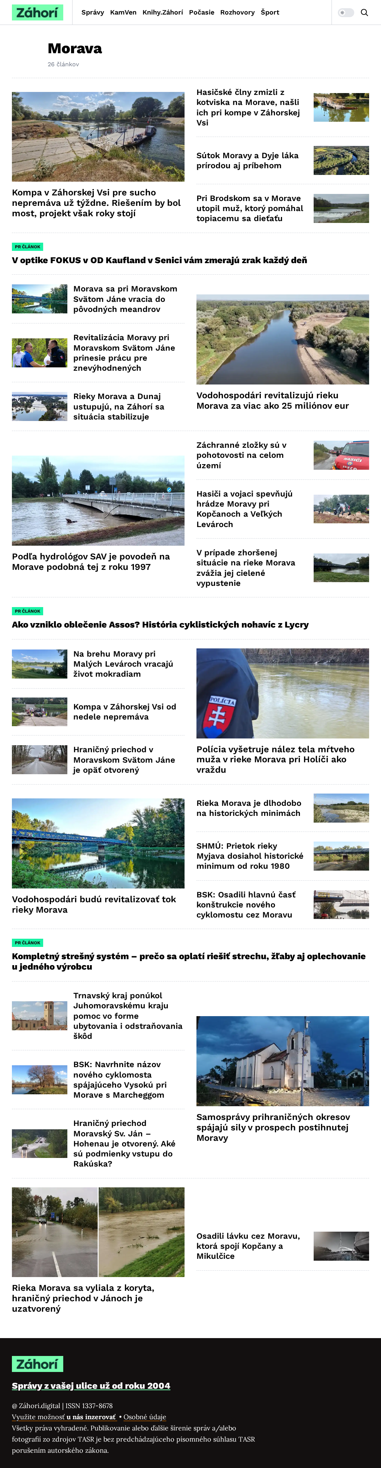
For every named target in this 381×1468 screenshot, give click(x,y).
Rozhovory (237, 12)
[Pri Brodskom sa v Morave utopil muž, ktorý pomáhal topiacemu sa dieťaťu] (341, 208)
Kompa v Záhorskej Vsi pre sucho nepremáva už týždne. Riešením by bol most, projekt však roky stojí (96, 202)
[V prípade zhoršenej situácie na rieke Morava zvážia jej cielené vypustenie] (341, 568)
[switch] (346, 12)
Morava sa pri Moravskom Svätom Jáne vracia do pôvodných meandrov (125, 299)
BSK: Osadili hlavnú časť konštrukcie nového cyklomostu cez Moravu (245, 905)
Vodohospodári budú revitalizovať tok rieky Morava (94, 904)
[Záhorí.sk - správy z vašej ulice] (37, 12)
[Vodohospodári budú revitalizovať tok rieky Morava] (98, 843)
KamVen (123, 12)
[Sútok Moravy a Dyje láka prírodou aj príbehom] (341, 160)
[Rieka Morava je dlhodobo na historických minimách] (341, 808)
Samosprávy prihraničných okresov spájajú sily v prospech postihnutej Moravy (273, 1127)
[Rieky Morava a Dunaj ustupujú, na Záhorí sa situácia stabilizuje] (39, 406)
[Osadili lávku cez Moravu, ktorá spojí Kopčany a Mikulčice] (341, 1246)
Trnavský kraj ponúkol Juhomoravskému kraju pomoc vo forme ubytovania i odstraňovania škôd (128, 1016)
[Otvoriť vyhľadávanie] (364, 12)
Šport (270, 12)
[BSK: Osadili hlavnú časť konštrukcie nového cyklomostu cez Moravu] (341, 904)
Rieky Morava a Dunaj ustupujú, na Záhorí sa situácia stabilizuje (118, 406)
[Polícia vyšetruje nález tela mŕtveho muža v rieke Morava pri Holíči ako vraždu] (282, 693)
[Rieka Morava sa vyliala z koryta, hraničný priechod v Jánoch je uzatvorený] (98, 1232)
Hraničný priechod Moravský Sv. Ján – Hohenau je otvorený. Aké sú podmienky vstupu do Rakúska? (124, 1143)
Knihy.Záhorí (163, 12)
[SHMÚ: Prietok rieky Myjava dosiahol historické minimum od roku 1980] (341, 856)
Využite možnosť (64, 1417)
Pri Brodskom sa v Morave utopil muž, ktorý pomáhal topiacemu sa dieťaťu (249, 208)
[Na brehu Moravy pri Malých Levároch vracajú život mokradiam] (39, 664)
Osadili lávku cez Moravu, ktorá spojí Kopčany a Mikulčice (248, 1246)
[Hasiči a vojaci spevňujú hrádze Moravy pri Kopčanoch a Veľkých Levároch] (341, 509)
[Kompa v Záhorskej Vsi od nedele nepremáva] (39, 712)
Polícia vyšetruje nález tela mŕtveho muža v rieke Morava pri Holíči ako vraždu (275, 759)
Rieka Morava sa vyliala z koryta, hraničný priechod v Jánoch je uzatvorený (83, 1298)
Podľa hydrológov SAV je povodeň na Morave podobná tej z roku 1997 (91, 561)
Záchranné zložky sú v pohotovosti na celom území (241, 455)
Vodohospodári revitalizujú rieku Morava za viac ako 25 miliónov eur (272, 400)
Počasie (201, 12)
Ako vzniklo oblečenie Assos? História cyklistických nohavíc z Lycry (160, 624)
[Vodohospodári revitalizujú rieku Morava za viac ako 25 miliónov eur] (282, 339)
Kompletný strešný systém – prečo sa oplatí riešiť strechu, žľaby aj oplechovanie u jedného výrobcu (189, 961)
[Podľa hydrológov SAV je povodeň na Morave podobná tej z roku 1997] (98, 501)
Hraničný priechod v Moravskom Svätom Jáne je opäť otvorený (124, 760)
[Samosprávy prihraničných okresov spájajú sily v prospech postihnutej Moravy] (282, 1061)
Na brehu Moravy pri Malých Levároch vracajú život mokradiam (123, 664)
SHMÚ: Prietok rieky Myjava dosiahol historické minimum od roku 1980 (250, 856)
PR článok (27, 246)
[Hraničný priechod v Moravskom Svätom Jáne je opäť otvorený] (39, 759)
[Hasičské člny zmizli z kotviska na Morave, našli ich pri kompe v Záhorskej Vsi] (341, 107)
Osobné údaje (145, 1417)
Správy (92, 12)
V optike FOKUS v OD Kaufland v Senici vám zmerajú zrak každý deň (161, 260)
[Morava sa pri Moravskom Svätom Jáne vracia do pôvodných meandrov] (39, 298)
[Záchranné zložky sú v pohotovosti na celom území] (341, 455)
